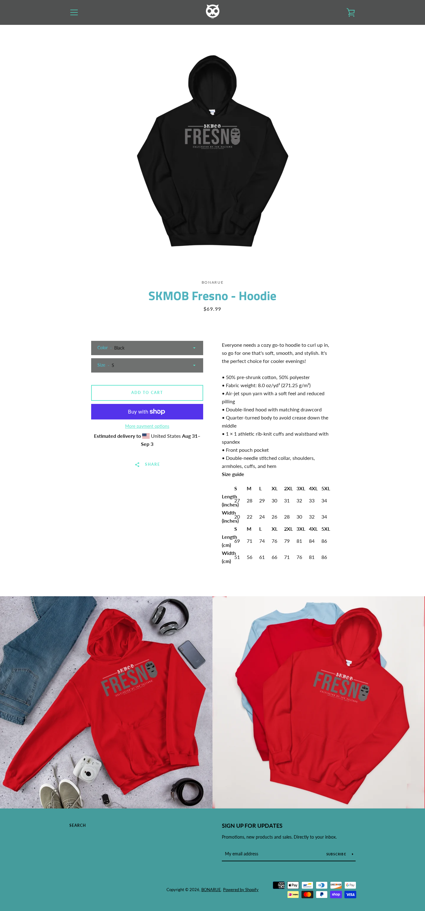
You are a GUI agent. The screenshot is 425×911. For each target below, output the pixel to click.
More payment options (147, 426)
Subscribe (337, 854)
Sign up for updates (252, 825)
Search (77, 825)
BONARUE (211, 889)
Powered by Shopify (241, 889)
